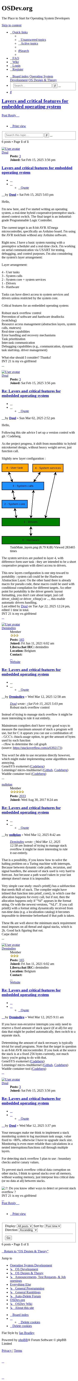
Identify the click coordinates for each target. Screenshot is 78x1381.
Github (48, 770)
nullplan (7, 784)
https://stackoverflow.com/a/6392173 (37, 748)
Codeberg (37, 766)
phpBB (23, 1340)
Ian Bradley (27, 1333)
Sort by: (39, 1226)
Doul (5, 152)
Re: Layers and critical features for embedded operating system (31, 393)
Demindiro (9, 628)
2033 (22, 796)
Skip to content (11, 25)
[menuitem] (32, 39)
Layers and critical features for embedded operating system (35, 103)
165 (21, 639)
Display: (11, 1226)
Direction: (12, 1230)
